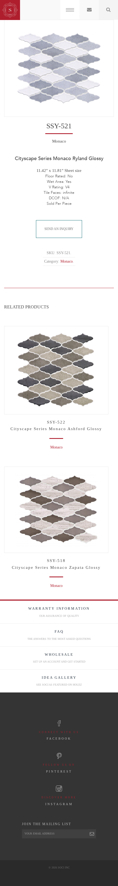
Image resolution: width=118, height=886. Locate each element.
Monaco (56, 447)
